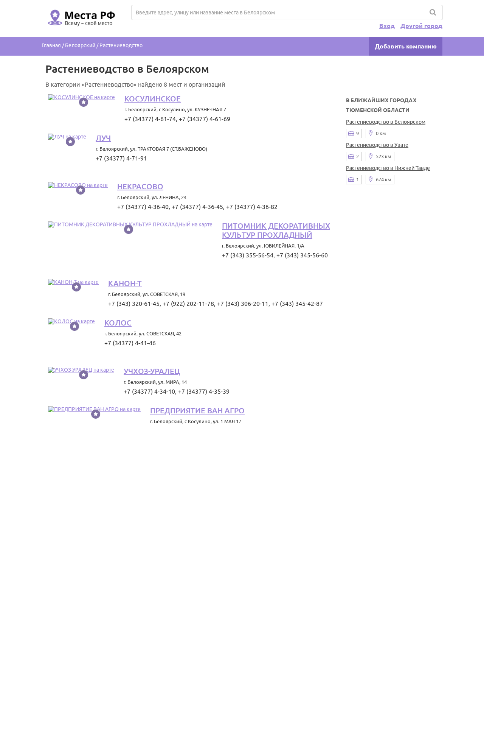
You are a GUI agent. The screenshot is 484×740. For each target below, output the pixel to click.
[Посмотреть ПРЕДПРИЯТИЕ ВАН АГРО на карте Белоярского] (94, 409)
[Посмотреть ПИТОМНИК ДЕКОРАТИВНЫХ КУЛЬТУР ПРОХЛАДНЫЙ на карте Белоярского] (130, 224)
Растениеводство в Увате (377, 145)
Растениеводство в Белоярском (385, 122)
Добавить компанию (406, 46)
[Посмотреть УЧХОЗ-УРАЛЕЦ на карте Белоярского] (81, 370)
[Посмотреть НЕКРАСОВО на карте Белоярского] (78, 185)
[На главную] (80, 31)
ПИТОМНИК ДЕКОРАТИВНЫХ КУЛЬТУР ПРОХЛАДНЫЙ (276, 230)
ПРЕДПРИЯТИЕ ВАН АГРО (197, 410)
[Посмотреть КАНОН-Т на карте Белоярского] (73, 282)
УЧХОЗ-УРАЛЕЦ (152, 371)
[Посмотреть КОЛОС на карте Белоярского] (71, 321)
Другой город (421, 25)
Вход (387, 25)
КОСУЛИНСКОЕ (152, 98)
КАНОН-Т (125, 283)
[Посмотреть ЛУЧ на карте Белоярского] (67, 137)
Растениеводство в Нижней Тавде (388, 168)
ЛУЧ (103, 138)
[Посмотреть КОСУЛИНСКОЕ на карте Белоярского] (81, 97)
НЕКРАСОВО (140, 186)
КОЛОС (118, 322)
